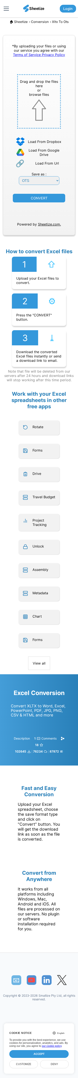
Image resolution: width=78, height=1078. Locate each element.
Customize (23, 1064)
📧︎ (16, 980)
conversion (40, 22)
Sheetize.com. (49, 224)
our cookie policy (52, 1046)
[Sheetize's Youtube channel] (31, 980)
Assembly (40, 569)
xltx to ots (60, 22)
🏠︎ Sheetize (19, 22)
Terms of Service (27, 55)
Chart (37, 616)
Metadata (40, 593)
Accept (39, 1054)
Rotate (37, 427)
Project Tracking (39, 522)
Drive (36, 473)
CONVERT (39, 198)
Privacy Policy (53, 55)
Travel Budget (43, 497)
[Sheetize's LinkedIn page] (47, 980)
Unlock (38, 546)
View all (39, 663)
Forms (37, 450)
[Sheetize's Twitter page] (62, 980)
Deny (54, 1064)
